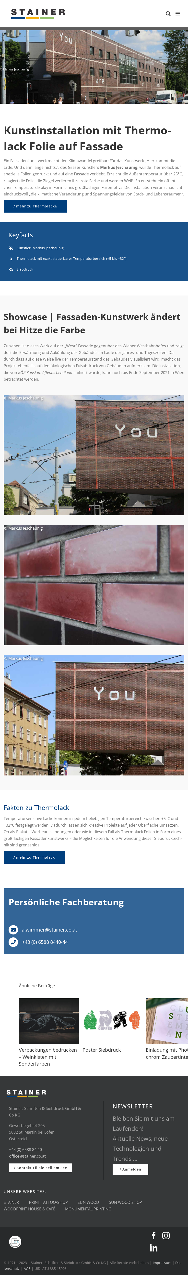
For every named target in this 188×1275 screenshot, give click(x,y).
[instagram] (166, 1235)
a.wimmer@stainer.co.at (49, 929)
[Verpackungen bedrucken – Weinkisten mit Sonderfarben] (49, 1001)
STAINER (11, 1202)
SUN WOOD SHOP (125, 1202)
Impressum (162, 1262)
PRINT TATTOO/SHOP (48, 1202)
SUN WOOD (88, 1202)
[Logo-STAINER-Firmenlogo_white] (26, 1089)
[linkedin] (153, 1248)
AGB (27, 1268)
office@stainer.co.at (27, 1156)
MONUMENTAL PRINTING (88, 1209)
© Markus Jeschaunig (23, 398)
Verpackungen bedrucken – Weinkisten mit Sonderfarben (48, 1057)
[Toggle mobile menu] (178, 13)
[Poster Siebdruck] (112, 1001)
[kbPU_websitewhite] (15, 1237)
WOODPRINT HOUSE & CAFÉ (29, 1209)
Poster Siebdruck (101, 1050)
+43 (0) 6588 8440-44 (44, 942)
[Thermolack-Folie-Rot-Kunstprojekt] (94, 396)
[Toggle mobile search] (168, 13)
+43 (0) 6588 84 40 (25, 1149)
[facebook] (153, 1235)
